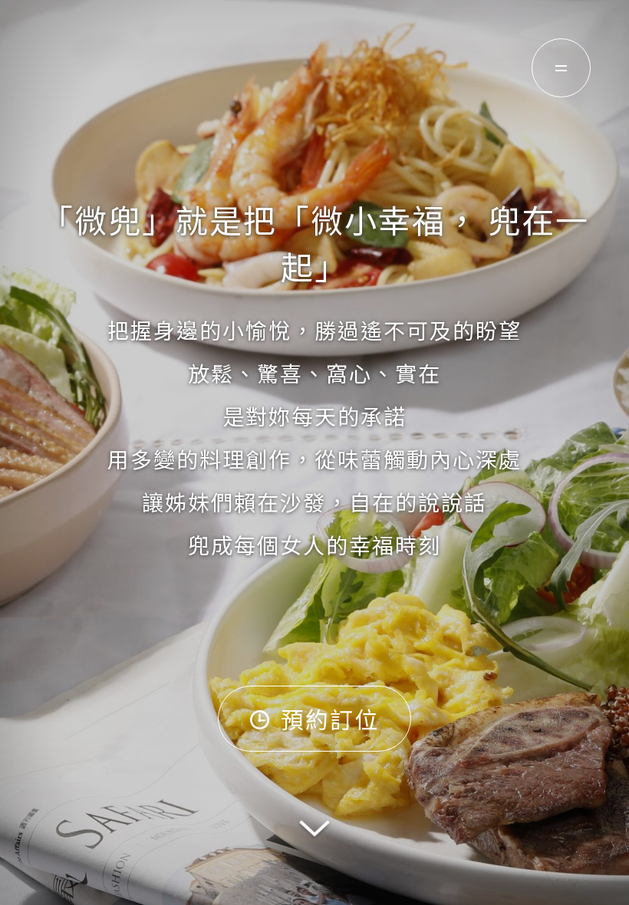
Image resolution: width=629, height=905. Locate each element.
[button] (314, 832)
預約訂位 (330, 719)
